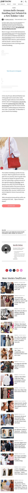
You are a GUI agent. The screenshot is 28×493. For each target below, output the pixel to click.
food (14, 4)
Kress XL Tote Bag (15, 182)
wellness (20, 4)
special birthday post (8, 33)
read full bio (15, 258)
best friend (21, 33)
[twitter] (14, 270)
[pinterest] (1, 168)
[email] (21, 270)
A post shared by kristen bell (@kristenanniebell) (14, 91)
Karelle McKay (10, 19)
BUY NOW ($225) (11, 205)
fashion (3, 4)
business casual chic (20, 101)
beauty (9, 4)
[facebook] (10, 270)
